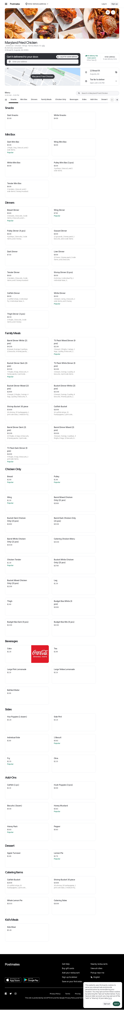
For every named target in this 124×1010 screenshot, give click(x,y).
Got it (116, 1004)
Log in (104, 4)
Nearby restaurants (99, 964)
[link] (108, 12)
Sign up (115, 4)
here (110, 998)
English (96, 977)
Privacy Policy (55, 994)
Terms (67, 994)
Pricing (77, 994)
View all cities (96, 968)
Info (43, 46)
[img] (42, 77)
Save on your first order (72, 981)
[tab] (13, 99)
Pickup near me (97, 973)
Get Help (66, 964)
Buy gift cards (68, 968)
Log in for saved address (69, 57)
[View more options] (113, 12)
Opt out (107, 1004)
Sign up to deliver (69, 977)
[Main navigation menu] (6, 4)
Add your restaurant (71, 973)
